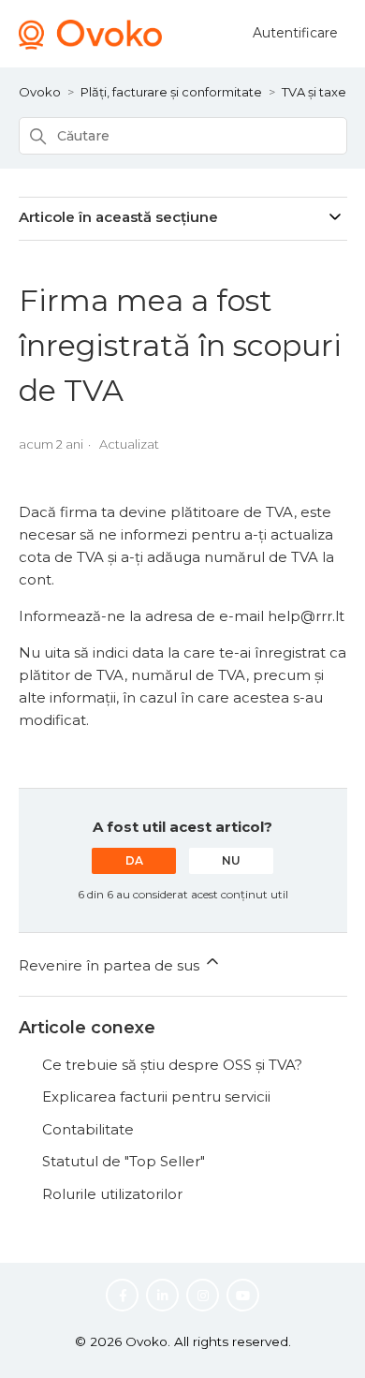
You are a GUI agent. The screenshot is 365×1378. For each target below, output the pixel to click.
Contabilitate (88, 1129)
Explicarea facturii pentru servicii (156, 1096)
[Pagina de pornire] (91, 44)
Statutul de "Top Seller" (123, 1161)
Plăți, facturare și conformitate (171, 91)
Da (134, 860)
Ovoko (40, 91)
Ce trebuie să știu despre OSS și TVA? (172, 1065)
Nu (231, 860)
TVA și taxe (314, 91)
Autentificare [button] (295, 32)
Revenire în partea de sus (111, 965)
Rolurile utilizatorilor (112, 1194)
